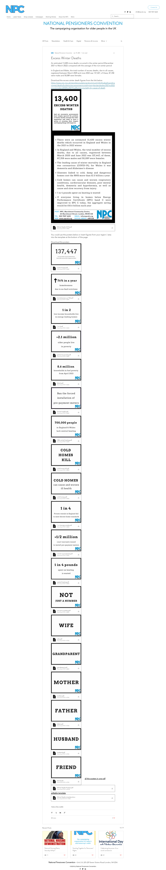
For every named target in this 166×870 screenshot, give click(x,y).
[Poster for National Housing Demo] (54, 838)
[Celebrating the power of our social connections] (111, 838)
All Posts (45, 41)
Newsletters (56, 41)
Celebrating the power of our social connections (109, 849)
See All (122, 827)
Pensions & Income (91, 41)
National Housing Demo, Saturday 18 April (52, 849)
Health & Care (68, 41)
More (103, 41)
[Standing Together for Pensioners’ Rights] (83, 838)
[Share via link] (64, 812)
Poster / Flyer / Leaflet (57, 806)
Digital (79, 41)
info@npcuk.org (141, 12)
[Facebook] (125, 12)
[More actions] (114, 53)
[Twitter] (127, 12)
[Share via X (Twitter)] (56, 812)
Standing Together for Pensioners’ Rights (83, 849)
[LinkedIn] (130, 12)
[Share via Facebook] (52, 812)
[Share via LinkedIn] (60, 812)
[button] (121, 41)
